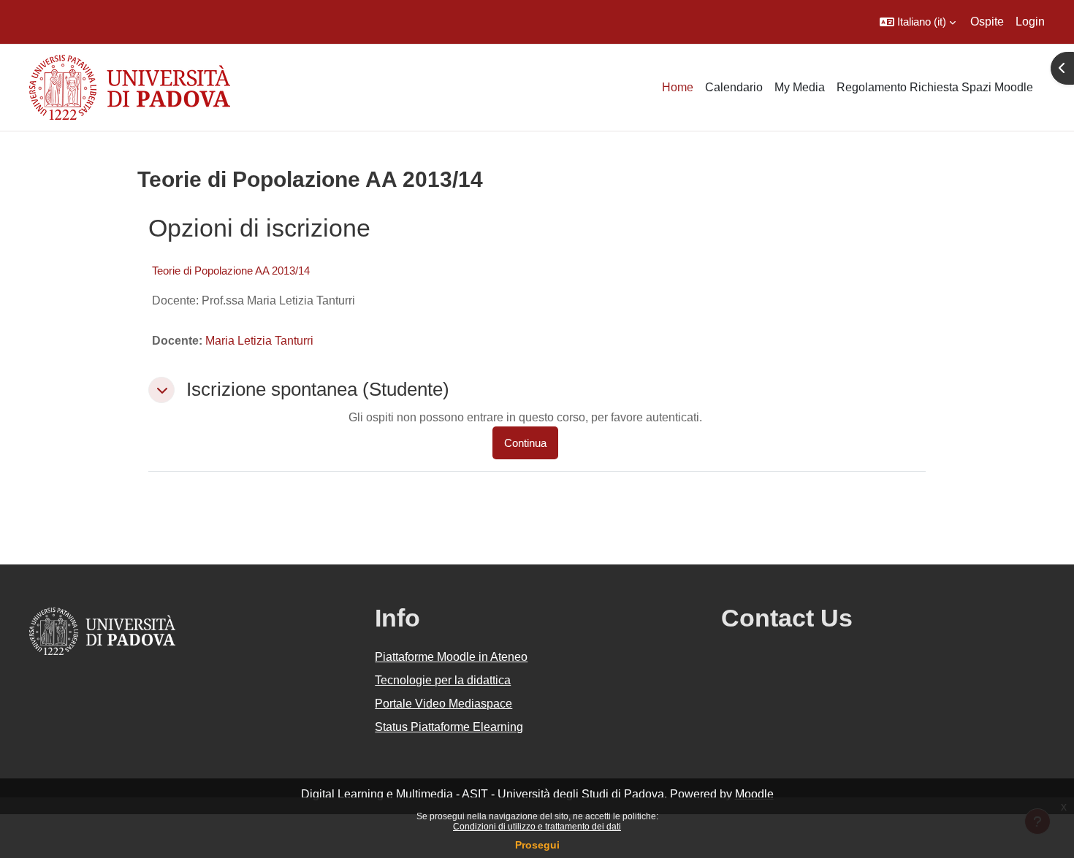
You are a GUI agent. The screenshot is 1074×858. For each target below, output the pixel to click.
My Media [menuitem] (799, 87)
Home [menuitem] (677, 87)
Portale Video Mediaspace (443, 703)
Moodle (754, 794)
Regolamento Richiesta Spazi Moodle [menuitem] (935, 87)
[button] (917, 22)
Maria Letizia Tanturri (259, 340)
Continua (525, 443)
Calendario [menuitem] (734, 87)
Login (1030, 21)
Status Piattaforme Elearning (449, 727)
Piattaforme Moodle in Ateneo (451, 657)
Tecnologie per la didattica (443, 680)
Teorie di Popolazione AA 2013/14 (231, 270)
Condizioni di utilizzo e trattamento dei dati (537, 826)
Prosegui (537, 845)
